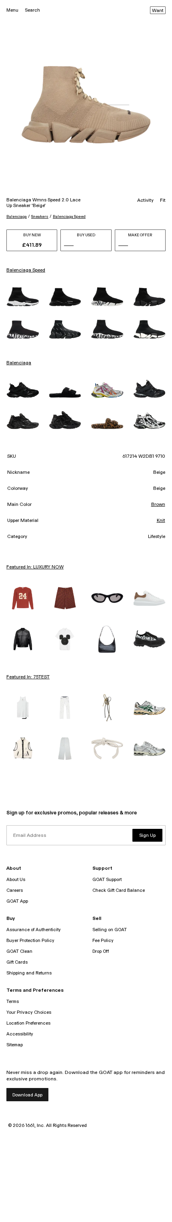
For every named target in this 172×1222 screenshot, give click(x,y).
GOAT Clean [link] (19, 951)
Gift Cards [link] (17, 962)
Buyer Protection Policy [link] (30, 940)
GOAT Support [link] (107, 879)
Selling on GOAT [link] (109, 930)
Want (158, 10)
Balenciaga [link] (18, 363)
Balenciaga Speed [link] (25, 270)
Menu (12, 10)
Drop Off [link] (100, 951)
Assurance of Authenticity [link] (33, 930)
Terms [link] (12, 1001)
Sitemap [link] (14, 1045)
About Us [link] (15, 879)
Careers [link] (14, 890)
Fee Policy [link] (103, 940)
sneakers (39, 217)
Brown (158, 504)
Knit (161, 520)
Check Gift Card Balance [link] (118, 890)
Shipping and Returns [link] (29, 973)
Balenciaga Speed (69, 217)
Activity (145, 200)
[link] (22, 297)
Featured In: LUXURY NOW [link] (35, 567)
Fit (163, 200)
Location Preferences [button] (28, 1023)
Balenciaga (16, 217)
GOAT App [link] (17, 901)
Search (32, 10)
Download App (27, 1095)
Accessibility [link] (19, 1034)
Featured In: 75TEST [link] (28, 677)
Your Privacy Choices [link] (28, 1012)
